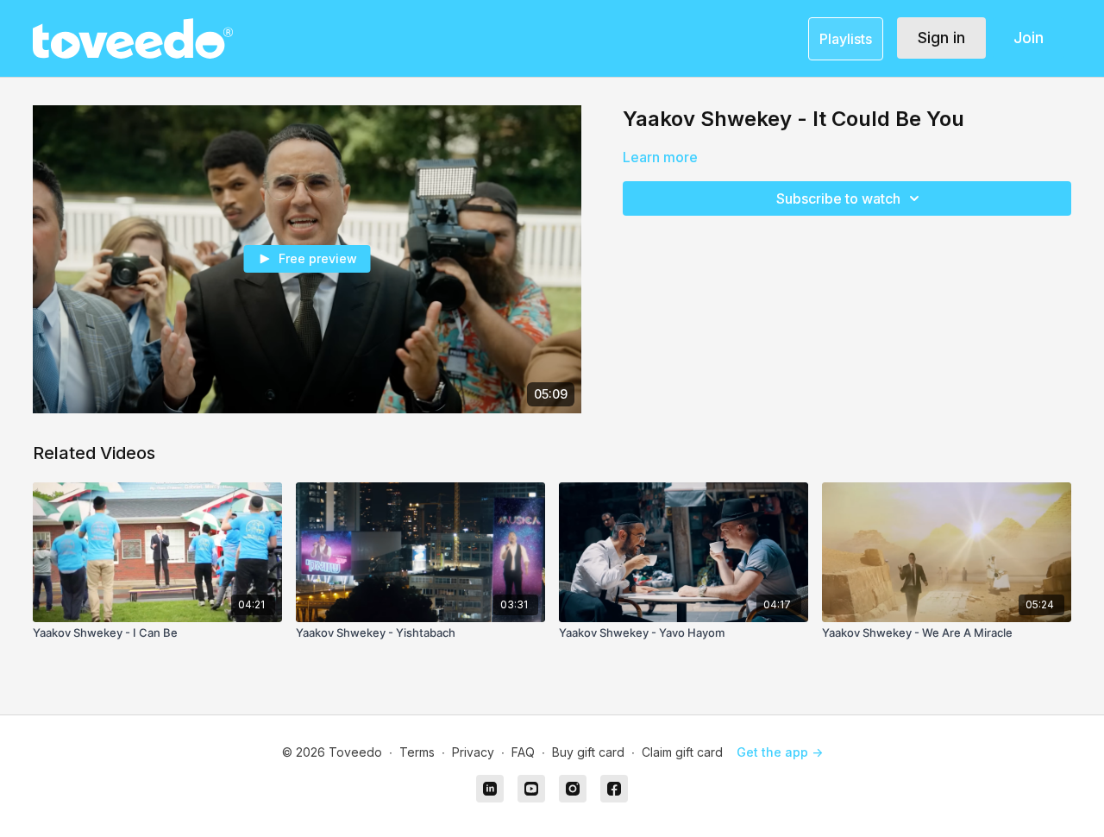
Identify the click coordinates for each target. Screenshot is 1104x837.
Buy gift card (588, 752)
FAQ (523, 752)
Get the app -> (780, 752)
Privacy (473, 752)
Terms (417, 752)
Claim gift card (682, 752)
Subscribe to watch (838, 198)
